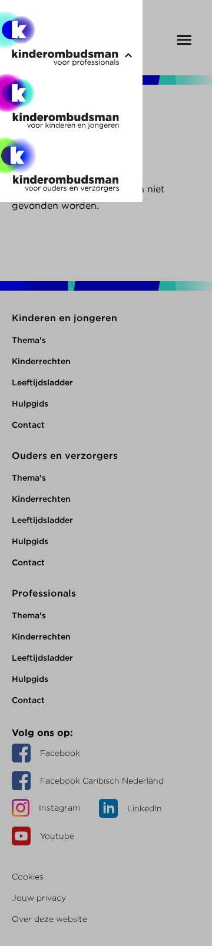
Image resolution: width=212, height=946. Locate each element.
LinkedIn (144, 808)
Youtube (57, 836)
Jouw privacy (39, 897)
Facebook (60, 753)
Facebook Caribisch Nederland (102, 780)
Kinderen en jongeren (64, 318)
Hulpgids (30, 403)
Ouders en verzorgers (65, 455)
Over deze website (49, 919)
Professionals (44, 593)
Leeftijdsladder (42, 382)
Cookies (28, 876)
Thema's (29, 340)
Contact (28, 424)
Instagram (59, 807)
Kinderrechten (41, 361)
